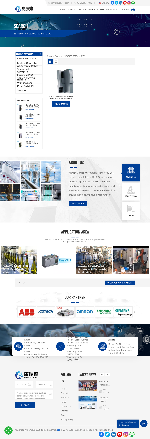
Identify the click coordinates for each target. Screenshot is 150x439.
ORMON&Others (26, 58)
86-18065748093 (84, 3)
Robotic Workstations (24, 81)
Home (62, 9)
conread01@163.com (60, 3)
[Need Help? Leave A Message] (144, 423)
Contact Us (124, 9)
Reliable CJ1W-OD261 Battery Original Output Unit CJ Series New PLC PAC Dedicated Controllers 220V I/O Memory (33, 106)
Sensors (21, 90)
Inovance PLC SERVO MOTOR (26, 77)
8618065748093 (40, 357)
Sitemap (64, 411)
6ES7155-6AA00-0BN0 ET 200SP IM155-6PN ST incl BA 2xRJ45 (61, 97)
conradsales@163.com (35, 354)
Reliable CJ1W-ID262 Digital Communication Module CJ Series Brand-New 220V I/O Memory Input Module (33, 124)
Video (115, 9)
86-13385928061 (79, 339)
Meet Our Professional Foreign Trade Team (104, 383)
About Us (83, 9)
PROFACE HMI (25, 85)
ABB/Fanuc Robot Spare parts (27, 68)
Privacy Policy (67, 419)
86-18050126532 (79, 342)
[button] (24, 283)
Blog (63, 415)
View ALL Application (119, 282)
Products (71, 9)
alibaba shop (106, 430)
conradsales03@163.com (36, 348)
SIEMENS (22, 72)
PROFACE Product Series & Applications (104, 399)
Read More (29, 109)
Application (93, 9)
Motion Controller (27, 63)
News (63, 402)
